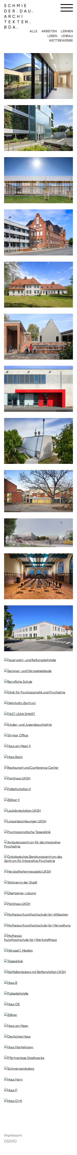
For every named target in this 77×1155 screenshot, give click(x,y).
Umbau (67, 36)
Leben (52, 36)
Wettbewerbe (61, 40)
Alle (33, 31)
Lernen (67, 31)
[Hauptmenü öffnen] (67, 8)
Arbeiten (49, 31)
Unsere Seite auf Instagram (10, 1119)
